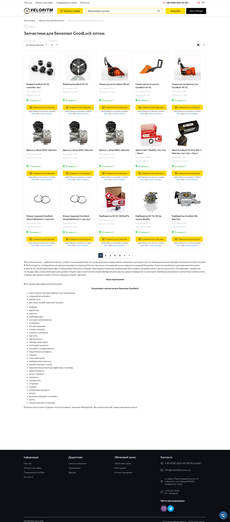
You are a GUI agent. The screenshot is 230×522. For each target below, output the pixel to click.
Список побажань (77, 463)
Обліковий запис (123, 463)
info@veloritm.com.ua (177, 469)
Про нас (28, 2)
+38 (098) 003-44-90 (176, 2)
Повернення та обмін (66, 2)
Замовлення (74, 468)
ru (203, 2)
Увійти (33, 113)
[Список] (203, 44)
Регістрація (120, 468)
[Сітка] (198, 44)
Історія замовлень (123, 472)
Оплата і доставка (44, 2)
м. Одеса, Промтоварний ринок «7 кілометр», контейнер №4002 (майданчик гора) (181, 481)
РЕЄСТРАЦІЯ (196, 11)
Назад (32, 26)
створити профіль (45, 113)
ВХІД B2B (175, 11)
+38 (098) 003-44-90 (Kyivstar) (183, 463)
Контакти (85, 2)
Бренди (72, 472)
